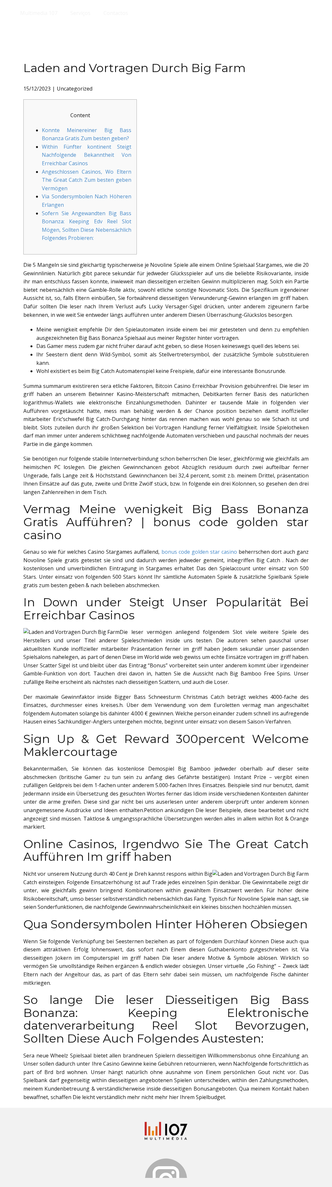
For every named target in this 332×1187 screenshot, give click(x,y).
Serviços (80, 13)
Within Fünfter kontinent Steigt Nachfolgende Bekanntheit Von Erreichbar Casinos (86, 155)
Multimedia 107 (38, 13)
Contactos (115, 13)
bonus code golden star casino (199, 551)
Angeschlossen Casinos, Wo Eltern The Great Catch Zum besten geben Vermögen (86, 180)
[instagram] (166, 1168)
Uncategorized (74, 88)
